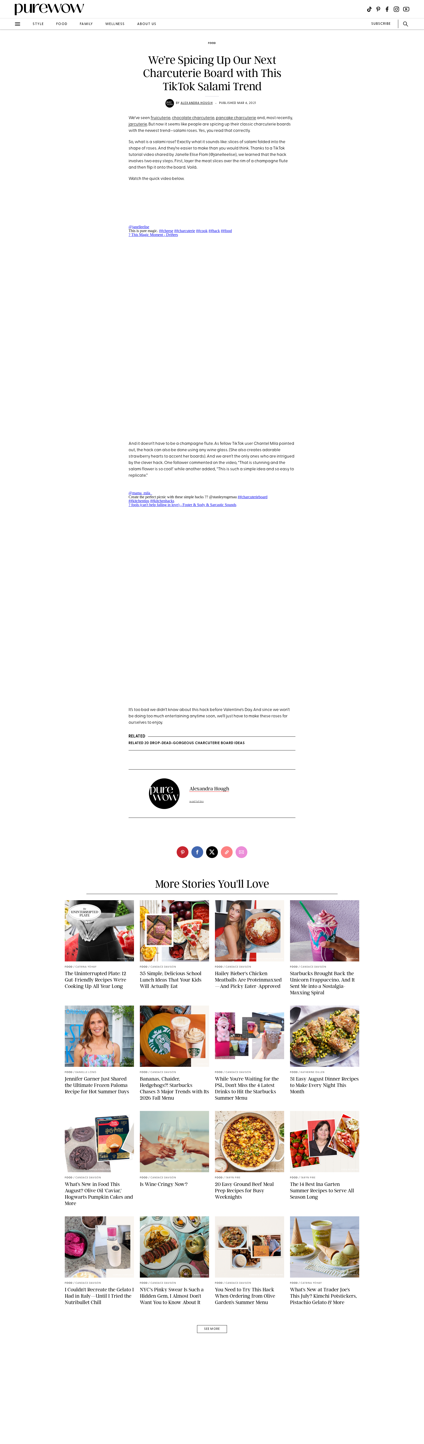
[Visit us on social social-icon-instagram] (396, 9)
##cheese (166, 231)
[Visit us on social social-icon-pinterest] (378, 9)
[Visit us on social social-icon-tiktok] (369, 9)
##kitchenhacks (162, 501)
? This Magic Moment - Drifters (153, 235)
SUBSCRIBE (381, 24)
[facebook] (9, 77)
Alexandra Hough (197, 103)
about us (147, 24)
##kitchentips (139, 501)
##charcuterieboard (252, 497)
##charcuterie (184, 231)
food (61, 24)
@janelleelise (139, 227)
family (86, 24)
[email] (9, 117)
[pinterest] (9, 64)
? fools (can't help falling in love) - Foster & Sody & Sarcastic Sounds (182, 505)
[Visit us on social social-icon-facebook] (387, 9)
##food (226, 231)
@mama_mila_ (140, 493)
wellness (115, 24)
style (38, 24)
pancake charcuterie (236, 118)
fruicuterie (160, 118)
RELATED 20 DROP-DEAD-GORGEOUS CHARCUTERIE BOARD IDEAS (187, 743)
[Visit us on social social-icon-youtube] (406, 9)
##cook (202, 231)
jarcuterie (138, 124)
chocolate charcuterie (193, 118)
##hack (214, 231)
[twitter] (9, 90)
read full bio (196, 801)
